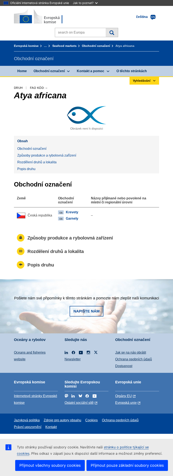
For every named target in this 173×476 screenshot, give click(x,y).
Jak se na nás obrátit (130, 352)
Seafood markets (64, 45)
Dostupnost (123, 366)
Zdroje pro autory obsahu (62, 420)
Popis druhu (26, 169)
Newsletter (73, 359)
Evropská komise (26, 45)
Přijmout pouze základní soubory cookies (127, 465)
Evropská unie (126, 402)
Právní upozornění (27, 427)
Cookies (91, 420)
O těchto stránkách (131, 71)
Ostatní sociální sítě (79, 402)
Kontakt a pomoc (90, 71)
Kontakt (51, 427)
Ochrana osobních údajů (133, 359)
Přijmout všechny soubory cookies (50, 465)
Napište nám (86, 311)
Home (22, 71)
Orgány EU (123, 396)
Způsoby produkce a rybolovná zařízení (46, 155)
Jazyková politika (27, 420)
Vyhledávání (112, 32)
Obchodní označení (96, 45)
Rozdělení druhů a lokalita (37, 162)
